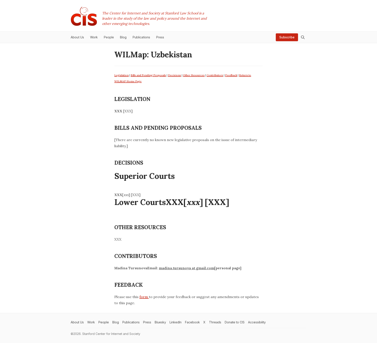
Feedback (231, 75)
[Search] (302, 37)
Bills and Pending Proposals (148, 75)
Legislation (121, 75)
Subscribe (287, 37)
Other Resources (194, 75)
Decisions (174, 75)
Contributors (215, 75)
